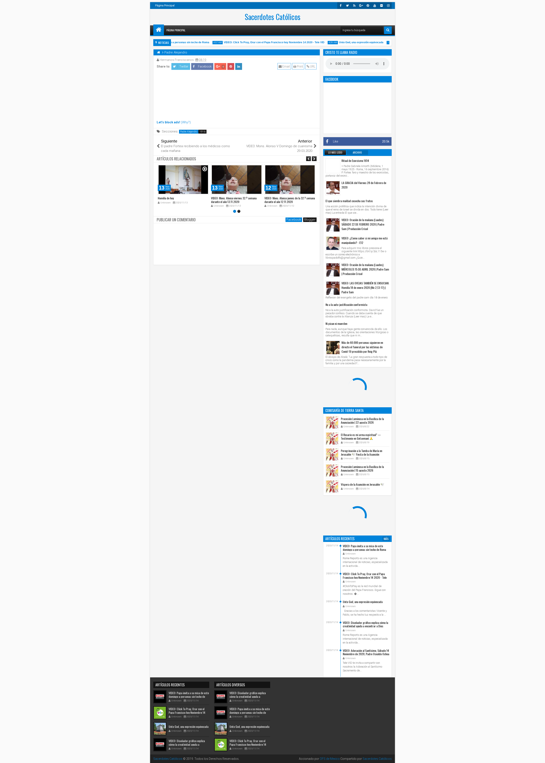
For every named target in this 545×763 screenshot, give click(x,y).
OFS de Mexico (330, 758)
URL (312, 66)
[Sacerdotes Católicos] (158, 29)
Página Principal (165, 5)
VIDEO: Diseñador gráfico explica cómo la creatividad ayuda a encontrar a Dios (365, 624)
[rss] (354, 5)
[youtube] (374, 5)
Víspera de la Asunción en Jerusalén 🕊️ (362, 484)
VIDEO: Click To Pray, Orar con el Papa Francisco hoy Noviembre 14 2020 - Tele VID (262, 42)
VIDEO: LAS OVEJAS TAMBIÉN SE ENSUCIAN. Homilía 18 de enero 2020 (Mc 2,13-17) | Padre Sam (365, 287)
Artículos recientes (339, 538)
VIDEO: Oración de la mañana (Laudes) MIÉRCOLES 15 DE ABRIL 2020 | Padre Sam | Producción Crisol (365, 269)
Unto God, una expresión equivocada (350, 42)
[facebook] (340, 5)
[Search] (388, 30)
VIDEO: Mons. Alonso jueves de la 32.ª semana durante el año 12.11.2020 (289, 200)
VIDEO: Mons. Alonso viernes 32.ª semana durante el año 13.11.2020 (234, 200)
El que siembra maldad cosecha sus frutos (349, 201)
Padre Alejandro (188, 131)
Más (386, 539)
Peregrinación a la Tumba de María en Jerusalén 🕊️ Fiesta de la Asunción (361, 452)
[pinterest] (367, 5)
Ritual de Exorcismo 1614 (355, 160)
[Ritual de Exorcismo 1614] (333, 165)
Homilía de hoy (166, 198)
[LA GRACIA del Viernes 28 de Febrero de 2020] (333, 187)
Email (286, 66)
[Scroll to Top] (538, 756)
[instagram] (388, 5)
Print (299, 66)
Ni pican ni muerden (336, 323)
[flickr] (381, 5)
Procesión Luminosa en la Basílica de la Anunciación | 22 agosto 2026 (362, 420)
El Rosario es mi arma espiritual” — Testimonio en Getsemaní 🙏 (361, 436)
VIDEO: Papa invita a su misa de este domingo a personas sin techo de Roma (364, 548)
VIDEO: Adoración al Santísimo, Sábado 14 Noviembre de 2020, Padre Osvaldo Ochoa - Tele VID (366, 654)
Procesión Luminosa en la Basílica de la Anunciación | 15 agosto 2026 (362, 468)
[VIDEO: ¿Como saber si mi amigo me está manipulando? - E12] (333, 243)
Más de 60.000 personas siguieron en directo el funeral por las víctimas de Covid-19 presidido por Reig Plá (362, 347)
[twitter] (347, 5)
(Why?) (186, 122)
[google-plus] (361, 5)
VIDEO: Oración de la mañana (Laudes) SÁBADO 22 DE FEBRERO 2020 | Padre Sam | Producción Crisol (362, 224)
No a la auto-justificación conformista (346, 304)
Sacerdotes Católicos (272, 16)
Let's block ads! (168, 122)
